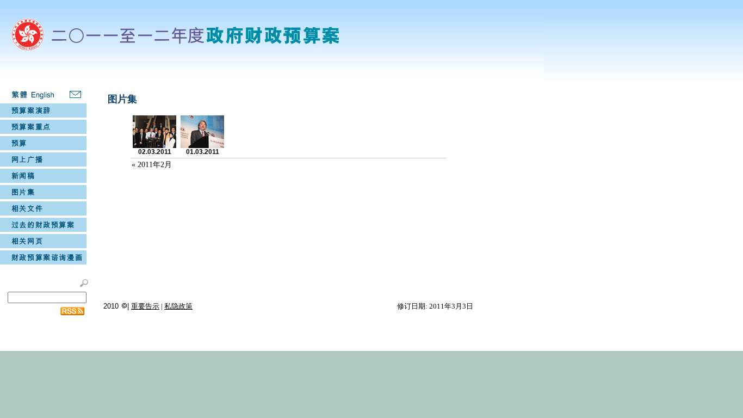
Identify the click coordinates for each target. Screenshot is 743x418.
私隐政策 (178, 306)
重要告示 (145, 306)
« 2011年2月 (152, 164)
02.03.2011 (154, 152)
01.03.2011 (202, 152)
